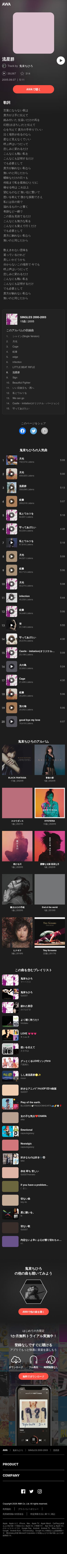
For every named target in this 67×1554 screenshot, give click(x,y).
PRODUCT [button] (10, 1464)
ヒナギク (17, 950)
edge (15, 356)
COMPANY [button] (11, 1475)
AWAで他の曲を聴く (34, 1311)
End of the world (50, 907)
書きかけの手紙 (17, 907)
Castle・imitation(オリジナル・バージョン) (36, 403)
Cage (15, 346)
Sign (15, 377)
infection (17, 362)
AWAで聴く (33, 89)
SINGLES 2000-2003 (33, 317)
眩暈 (15, 351)
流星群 (56, 1450)
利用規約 (7, 1508)
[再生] (61, 60)
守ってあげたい (21, 408)
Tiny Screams (50, 950)
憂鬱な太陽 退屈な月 (49, 863)
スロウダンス (17, 820)
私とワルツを (20, 393)
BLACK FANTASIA (17, 777)
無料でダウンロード (33, 1376)
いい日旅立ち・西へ (23, 387)
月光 (15, 341)
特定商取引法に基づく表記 (42, 1513)
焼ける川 (17, 863)
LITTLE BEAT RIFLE (24, 367)
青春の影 (50, 777)
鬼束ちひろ (26, 66)
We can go (18, 398)
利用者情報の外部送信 (13, 1513)
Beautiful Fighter (21, 382)
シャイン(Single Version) (26, 336)
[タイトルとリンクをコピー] (44, 430)
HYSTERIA (49, 820)
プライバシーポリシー (28, 1508)
